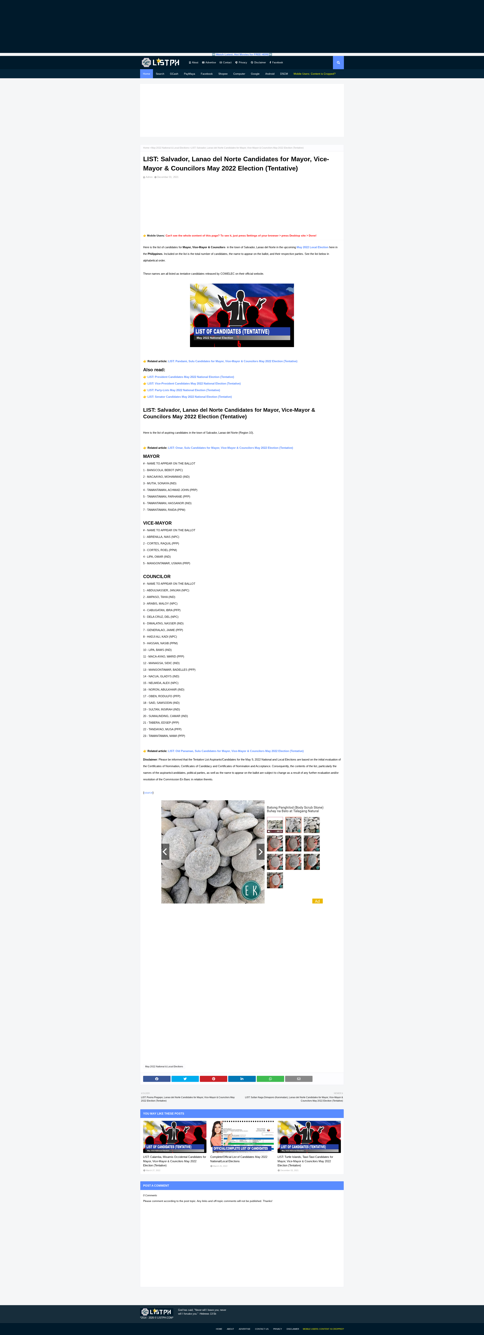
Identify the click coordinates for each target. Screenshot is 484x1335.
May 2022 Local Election (312, 247)
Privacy (243, 62)
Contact (227, 62)
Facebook (277, 62)
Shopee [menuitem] (223, 73)
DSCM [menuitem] (284, 73)
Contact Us (261, 1329)
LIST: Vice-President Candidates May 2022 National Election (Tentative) (194, 383)
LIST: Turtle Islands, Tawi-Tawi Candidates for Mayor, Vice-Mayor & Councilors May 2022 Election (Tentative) (305, 1161)
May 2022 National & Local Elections (170, 148)
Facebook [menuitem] (207, 73)
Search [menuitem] (160, 73)
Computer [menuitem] (239, 73)
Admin (149, 177)
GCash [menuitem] (174, 73)
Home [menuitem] (146, 73)
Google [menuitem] (255, 73)
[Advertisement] (242, 26)
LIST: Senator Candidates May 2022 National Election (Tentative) (189, 396)
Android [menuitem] (270, 73)
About (195, 62)
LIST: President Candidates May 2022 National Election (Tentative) (190, 376)
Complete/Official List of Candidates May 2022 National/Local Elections (238, 1159)
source (148, 792)
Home (146, 148)
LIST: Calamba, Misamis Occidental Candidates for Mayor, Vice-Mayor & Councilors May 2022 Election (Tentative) (174, 1161)
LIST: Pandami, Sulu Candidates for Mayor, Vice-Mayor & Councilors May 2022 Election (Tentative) (232, 361)
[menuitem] (314, 73)
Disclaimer (260, 62)
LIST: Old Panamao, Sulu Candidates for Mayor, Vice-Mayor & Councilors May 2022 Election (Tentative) (236, 751)
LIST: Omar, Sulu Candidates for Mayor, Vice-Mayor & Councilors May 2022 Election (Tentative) (230, 447)
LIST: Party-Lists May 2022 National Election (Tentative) (183, 390)
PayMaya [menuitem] (189, 73)
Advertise (211, 62)
